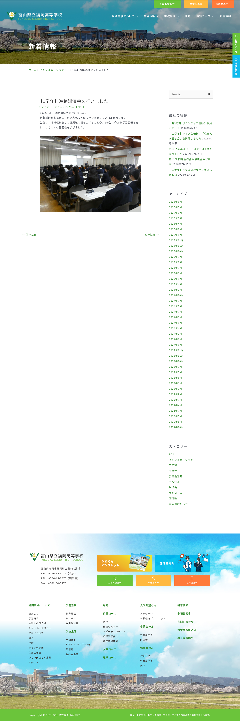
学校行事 (174, 481)
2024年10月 (176, 295)
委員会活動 (176, 476)
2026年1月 (175, 234)
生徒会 (173, 487)
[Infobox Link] (115, 580)
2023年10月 (176, 361)
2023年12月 (176, 350)
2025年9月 (175, 256)
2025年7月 (175, 267)
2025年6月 (175, 273)
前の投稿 (29, 234)
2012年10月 (176, 427)
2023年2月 (175, 388)
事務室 (173, 465)
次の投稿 (152, 234)
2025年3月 (175, 289)
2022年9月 (175, 394)
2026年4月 (175, 223)
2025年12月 (176, 240)
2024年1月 (175, 344)
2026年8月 (175, 201)
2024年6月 (175, 317)
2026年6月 (175, 212)
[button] (167, 4)
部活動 (173, 498)
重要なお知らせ (178, 503)
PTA (171, 454)
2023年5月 (175, 383)
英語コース (175, 492)
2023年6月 (175, 377)
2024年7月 (175, 311)
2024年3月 (175, 333)
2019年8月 (175, 421)
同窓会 (173, 470)
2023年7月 (175, 372)
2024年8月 (175, 306)
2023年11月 (176, 355)
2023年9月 (175, 366)
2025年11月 (176, 245)
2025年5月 (175, 278)
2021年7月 (175, 410)
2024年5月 (175, 322)
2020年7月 (175, 416)
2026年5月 (175, 218)
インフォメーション (50, 106)
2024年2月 (175, 339)
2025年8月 (175, 262)
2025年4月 (175, 284)
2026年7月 (175, 207)
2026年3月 (175, 229)
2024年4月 (175, 328)
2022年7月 (175, 399)
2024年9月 (175, 300)
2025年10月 (176, 251)
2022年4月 (175, 405)
